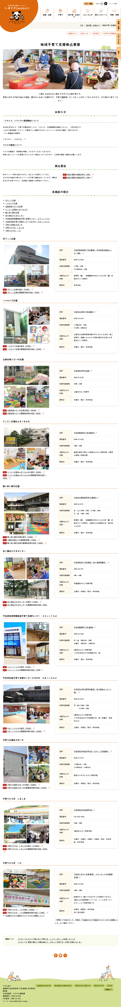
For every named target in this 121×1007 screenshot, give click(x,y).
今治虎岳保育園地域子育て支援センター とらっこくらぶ (27, 218)
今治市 (107, 989)
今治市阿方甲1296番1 (82, 371)
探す (118, 52)
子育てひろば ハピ (13, 230)
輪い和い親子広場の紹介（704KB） (20, 537)
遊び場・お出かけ (74, 15)
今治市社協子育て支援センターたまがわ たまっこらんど (27, 221)
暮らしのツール (101, 14)
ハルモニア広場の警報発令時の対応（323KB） (24, 349)
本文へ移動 (88, 4)
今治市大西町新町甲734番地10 (85, 497)
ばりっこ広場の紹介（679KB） (19, 289)
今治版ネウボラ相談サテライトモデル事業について (25, 915)
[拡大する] (48, 247)
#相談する (72, 33)
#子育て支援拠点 (109, 33)
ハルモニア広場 (11, 203)
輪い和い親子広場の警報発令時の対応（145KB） (25, 543)
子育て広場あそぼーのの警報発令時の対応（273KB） (27, 787)
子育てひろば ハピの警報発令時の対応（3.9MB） (26, 912)
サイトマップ (98, 986)
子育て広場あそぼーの (13, 224)
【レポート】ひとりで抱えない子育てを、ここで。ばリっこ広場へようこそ (46, 939)
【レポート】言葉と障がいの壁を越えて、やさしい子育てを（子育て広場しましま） (49, 942)
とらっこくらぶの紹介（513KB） (19, 667)
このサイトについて (44, 986)
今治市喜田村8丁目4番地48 (84, 433)
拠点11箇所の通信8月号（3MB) (78, 177)
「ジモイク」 (18, 139)
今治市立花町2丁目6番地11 (84, 312)
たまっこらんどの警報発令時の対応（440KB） (25, 731)
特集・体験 (114, 14)
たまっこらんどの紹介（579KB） (19, 728)
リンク (109, 986)
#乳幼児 (96, 33)
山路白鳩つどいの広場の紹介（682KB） (22, 410)
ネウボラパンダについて (63, 986)
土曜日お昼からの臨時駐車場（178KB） (22, 540)
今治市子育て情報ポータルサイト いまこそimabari (17, 14)
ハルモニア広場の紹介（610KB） (19, 346)
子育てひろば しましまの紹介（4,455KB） (23, 846)
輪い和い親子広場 (12, 212)
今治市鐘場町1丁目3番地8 (83, 627)
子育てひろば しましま (14, 227)
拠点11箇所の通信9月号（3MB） (79, 174)
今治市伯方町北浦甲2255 (83, 810)
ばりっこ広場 (10, 200)
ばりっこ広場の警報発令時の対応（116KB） (23, 292)
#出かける (84, 33)
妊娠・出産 (47, 14)
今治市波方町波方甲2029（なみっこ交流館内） (92, 751)
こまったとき (88, 14)
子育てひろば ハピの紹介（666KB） (21, 909)
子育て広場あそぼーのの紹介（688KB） (22, 784)
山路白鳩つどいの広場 (13, 206)
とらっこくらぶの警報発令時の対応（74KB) (23, 670)
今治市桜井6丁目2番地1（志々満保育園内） (90, 562)
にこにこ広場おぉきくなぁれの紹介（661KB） (24, 472)
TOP (81, 25)
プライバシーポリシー (82, 986)
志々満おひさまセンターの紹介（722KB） (23, 602)
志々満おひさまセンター (14, 215)
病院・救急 (118, 25)
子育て (60, 14)
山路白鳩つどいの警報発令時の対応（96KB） (24, 413)
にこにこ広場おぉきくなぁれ (16, 209)
